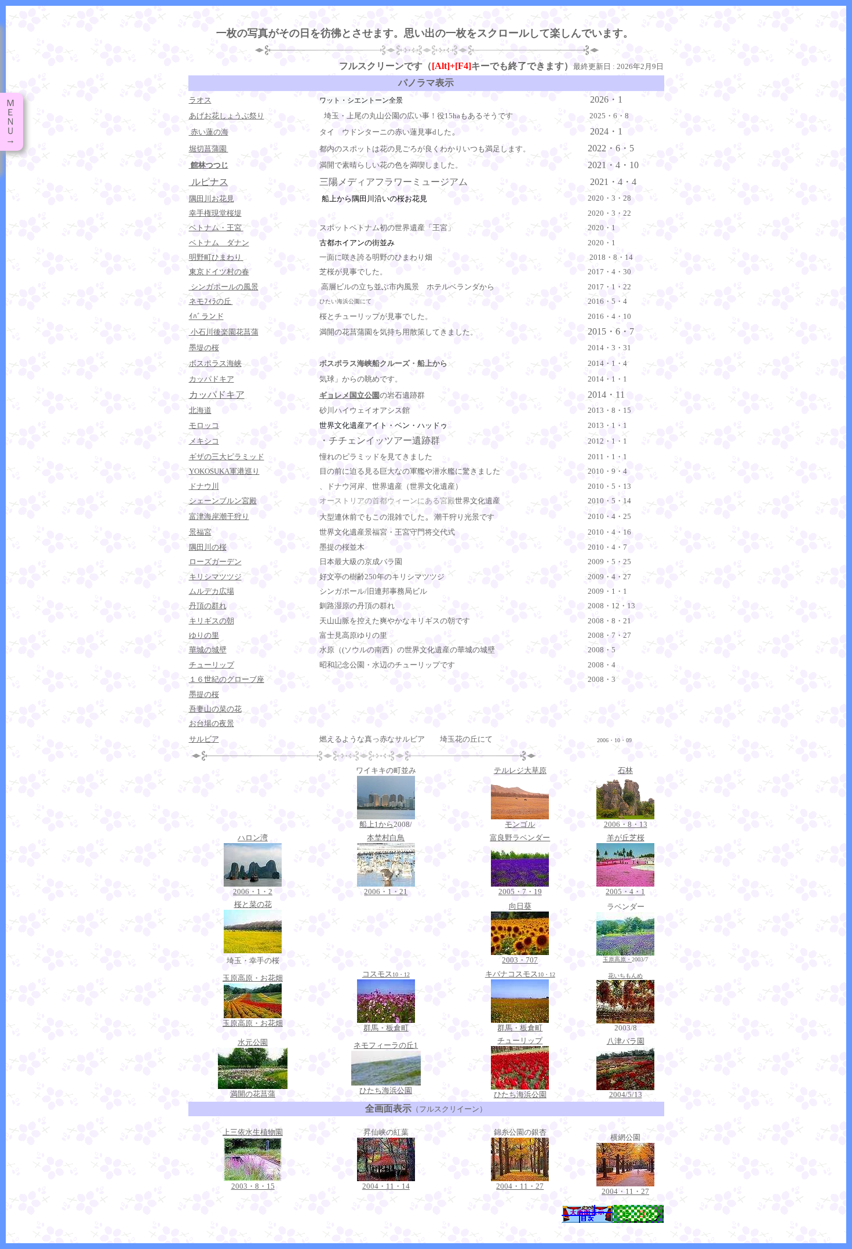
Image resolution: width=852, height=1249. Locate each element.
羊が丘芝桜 (626, 837)
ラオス (200, 100)
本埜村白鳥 (386, 837)
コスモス (386, 974)
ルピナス (208, 182)
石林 (625, 770)
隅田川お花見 (211, 198)
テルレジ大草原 (520, 770)
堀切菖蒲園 (208, 148)
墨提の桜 (204, 694)
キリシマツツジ (215, 576)
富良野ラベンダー (520, 837)
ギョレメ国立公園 (349, 395)
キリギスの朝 (211, 620)
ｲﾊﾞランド (206, 316)
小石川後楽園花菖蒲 (223, 332)
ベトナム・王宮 (216, 227)
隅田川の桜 (208, 547)
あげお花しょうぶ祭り (226, 115)
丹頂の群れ (208, 605)
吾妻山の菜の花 (215, 709)
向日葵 (520, 906)
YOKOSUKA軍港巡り (224, 471)
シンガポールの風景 (223, 286)
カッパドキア (217, 395)
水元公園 (253, 1042)
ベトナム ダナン (219, 242)
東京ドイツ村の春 (219, 271)
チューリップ (211, 664)
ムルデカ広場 (211, 591)
